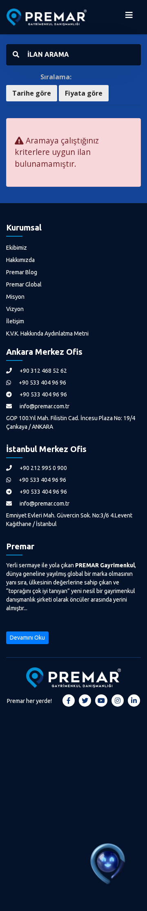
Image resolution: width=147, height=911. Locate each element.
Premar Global (24, 284)
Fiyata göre (83, 93)
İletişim (15, 321)
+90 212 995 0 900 (42, 468)
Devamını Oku (27, 637)
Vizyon (15, 309)
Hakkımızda (20, 260)
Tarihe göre (31, 93)
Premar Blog (21, 272)
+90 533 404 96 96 (42, 382)
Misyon (15, 296)
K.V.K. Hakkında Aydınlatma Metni (47, 333)
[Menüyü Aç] (129, 17)
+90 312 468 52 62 (42, 370)
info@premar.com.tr (43, 406)
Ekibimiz (16, 247)
